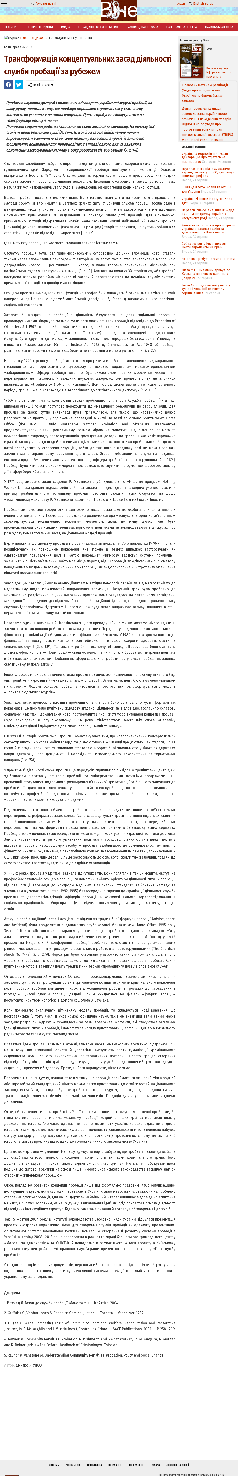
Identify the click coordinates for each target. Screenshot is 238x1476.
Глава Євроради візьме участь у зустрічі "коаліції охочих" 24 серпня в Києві (206, 289)
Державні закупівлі (177, 1464)
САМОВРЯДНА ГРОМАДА (142, 27)
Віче (23, 38)
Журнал (37, 38)
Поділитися (41, 85)
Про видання (135, 1464)
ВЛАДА (65, 27)
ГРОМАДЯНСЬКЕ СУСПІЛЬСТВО (98, 27)
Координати (73, 1464)
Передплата (94, 1464)
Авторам (54, 1464)
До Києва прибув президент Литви (208, 259)
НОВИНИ (10, 27)
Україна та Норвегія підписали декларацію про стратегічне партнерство (205, 158)
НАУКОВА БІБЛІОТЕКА (219, 27)
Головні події (45, 3)
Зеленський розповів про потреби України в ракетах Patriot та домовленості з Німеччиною (208, 228)
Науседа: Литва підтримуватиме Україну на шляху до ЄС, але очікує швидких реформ (208, 172)
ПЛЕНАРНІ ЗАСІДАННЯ (39, 27)
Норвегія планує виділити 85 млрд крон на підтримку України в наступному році (208, 214)
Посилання (114, 1464)
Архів (181, 3)
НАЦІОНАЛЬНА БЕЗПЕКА (181, 27)
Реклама (155, 1464)
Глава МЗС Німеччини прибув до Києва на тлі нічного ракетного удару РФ (206, 274)
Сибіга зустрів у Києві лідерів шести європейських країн (204, 245)
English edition (203, 3)
